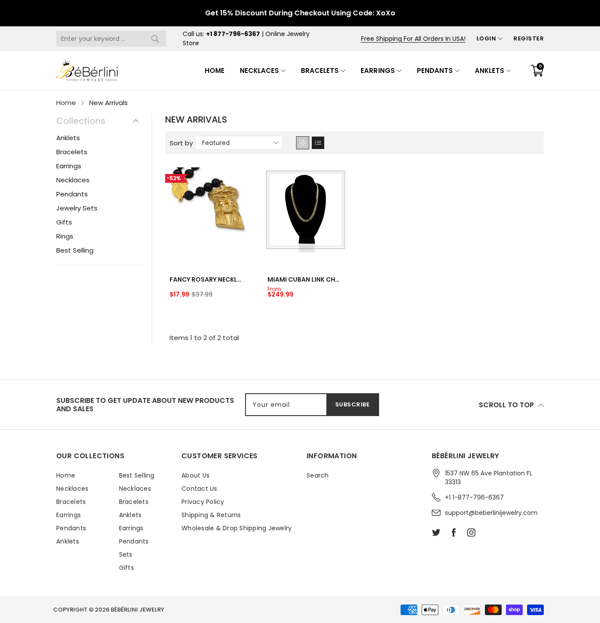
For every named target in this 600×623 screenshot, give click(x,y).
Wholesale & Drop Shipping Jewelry (236, 528)
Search (318, 475)
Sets (126, 554)
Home (214, 70)
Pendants (435, 70)
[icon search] (155, 39)
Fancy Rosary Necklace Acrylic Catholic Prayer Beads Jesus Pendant (208, 279)
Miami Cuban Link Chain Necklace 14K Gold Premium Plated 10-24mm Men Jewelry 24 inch (305, 279)
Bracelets (320, 70)
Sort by (181, 143)
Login (486, 38)
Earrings (377, 70)
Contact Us (199, 488)
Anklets (489, 70)
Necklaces (259, 70)
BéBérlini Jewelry (137, 609)
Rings (64, 236)
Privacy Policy (202, 501)
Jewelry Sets (77, 208)
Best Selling (75, 250)
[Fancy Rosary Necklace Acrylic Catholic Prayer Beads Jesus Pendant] (207, 209)
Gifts (64, 222)
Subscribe (352, 404)
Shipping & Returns (211, 515)
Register (528, 38)
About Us (195, 475)
